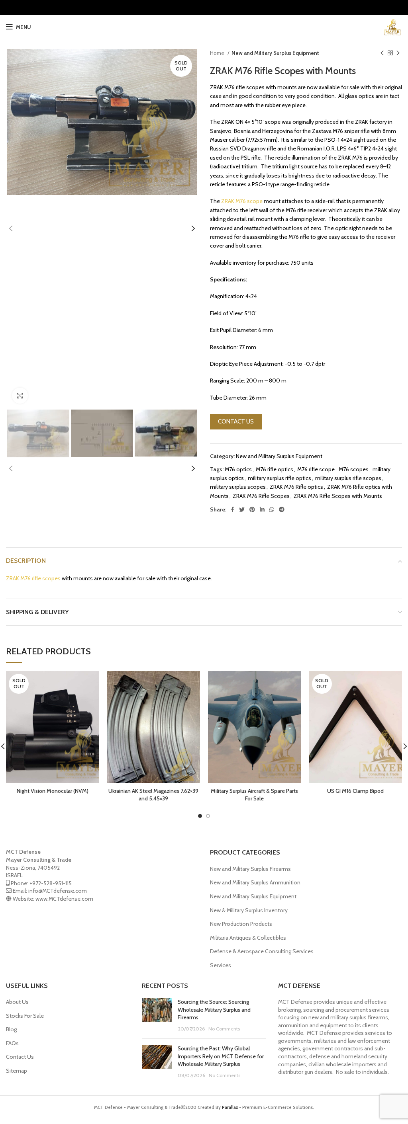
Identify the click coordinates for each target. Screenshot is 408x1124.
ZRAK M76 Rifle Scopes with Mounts (338, 496)
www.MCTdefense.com (64, 898)
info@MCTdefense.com (57, 890)
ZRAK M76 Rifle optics (296, 486)
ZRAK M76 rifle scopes (33, 578)
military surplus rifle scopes (348, 478)
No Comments (224, 1029)
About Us (17, 1001)
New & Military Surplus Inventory (249, 910)
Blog (11, 1029)
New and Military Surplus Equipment (275, 53)
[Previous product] (382, 53)
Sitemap (16, 1070)
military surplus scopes (238, 486)
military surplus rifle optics (279, 478)
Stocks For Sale (25, 1015)
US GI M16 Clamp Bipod (355, 790)
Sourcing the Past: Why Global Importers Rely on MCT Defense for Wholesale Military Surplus (221, 1056)
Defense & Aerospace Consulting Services (262, 951)
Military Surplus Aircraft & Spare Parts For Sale (254, 794)
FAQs (12, 1043)
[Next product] (398, 53)
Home (218, 53)
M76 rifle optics (274, 469)
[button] (236, 421)
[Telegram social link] (282, 509)
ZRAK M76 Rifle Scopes (261, 496)
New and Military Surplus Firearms (250, 868)
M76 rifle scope (316, 469)
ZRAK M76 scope (242, 201)
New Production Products (241, 923)
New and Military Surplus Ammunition (255, 882)
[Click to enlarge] (20, 396)
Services (220, 965)
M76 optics (238, 469)
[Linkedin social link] (262, 509)
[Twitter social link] (242, 509)
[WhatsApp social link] (272, 509)
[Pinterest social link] (252, 509)
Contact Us (20, 1056)
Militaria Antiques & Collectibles (248, 937)
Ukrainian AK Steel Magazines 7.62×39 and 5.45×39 (153, 794)
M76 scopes (354, 469)
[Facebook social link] (232, 509)
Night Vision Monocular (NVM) (52, 790)
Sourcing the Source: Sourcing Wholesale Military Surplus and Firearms (214, 1009)
